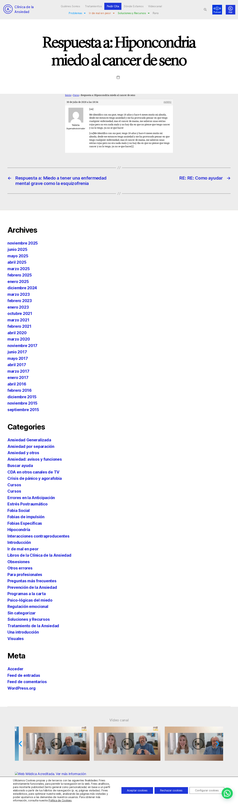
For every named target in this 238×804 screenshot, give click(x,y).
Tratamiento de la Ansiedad (33, 626)
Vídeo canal (119, 720)
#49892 (167, 102)
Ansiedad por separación (30, 446)
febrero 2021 (19, 326)
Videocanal (155, 6)
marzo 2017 (18, 371)
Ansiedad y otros (23, 452)
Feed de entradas (23, 675)
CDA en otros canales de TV (33, 472)
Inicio (68, 95)
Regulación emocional (27, 606)
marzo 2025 (18, 268)
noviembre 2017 (22, 345)
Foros (76, 95)
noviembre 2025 (22, 243)
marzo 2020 (18, 339)
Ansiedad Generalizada (29, 440)
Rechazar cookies (171, 790)
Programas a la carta (26, 593)
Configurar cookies (207, 790)
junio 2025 (17, 249)
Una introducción (23, 632)
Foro (155, 13)
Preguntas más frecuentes (32, 581)
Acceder (15, 669)
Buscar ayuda (20, 465)
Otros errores (20, 568)
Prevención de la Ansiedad (32, 587)
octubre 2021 (19, 313)
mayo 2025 (17, 256)
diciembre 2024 (22, 288)
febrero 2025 (19, 275)
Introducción (19, 542)
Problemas (75, 13)
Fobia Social (18, 510)
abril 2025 (16, 262)
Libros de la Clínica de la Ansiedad (39, 555)
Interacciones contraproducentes (38, 536)
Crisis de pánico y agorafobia (34, 478)
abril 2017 (16, 364)
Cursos (14, 485)
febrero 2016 (19, 390)
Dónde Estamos (134, 6)
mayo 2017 (17, 358)
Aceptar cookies (137, 790)
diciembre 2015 (21, 397)
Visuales (15, 638)
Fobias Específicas (24, 523)
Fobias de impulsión (25, 517)
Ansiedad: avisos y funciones (34, 459)
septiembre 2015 (23, 409)
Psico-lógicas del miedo (29, 600)
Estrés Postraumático (27, 504)
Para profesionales (24, 574)
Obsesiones (18, 561)
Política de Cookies (60, 800)
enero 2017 (17, 377)
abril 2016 (16, 384)
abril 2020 (16, 333)
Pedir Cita (113, 6)
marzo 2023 (18, 294)
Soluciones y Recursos (132, 13)
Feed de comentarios (27, 681)
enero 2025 (18, 281)
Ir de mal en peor (100, 13)
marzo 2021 (18, 320)
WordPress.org (21, 688)
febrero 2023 (19, 300)
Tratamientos (93, 6)
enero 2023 (18, 307)
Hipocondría (18, 529)
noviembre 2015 (22, 403)
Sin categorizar (21, 613)
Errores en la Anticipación (31, 497)
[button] (205, 9)
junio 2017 (17, 352)
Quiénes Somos (70, 6)
